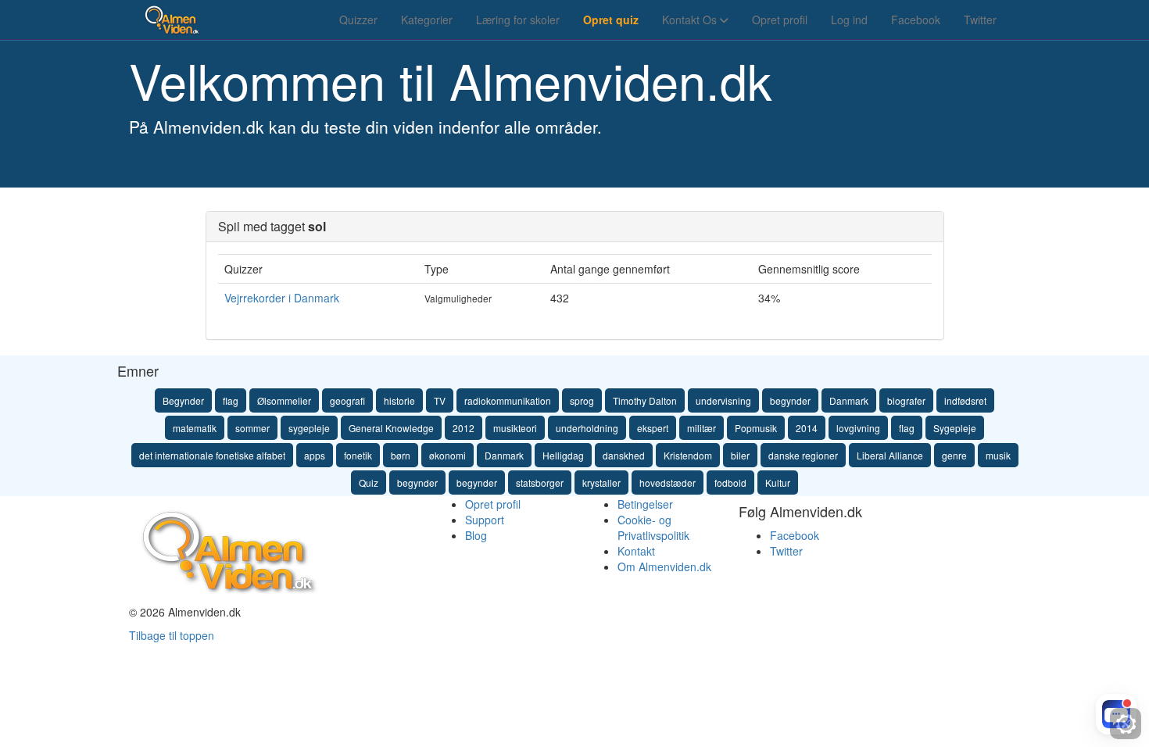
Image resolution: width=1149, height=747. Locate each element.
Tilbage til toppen (171, 635)
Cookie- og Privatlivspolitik (653, 527)
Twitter (980, 19)
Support (484, 519)
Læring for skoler (518, 19)
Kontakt (636, 551)
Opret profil (779, 19)
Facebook (915, 19)
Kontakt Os (691, 19)
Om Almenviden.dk (664, 566)
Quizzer (358, 19)
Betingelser (645, 504)
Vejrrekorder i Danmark (281, 298)
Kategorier (427, 19)
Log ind (849, 19)
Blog (476, 535)
